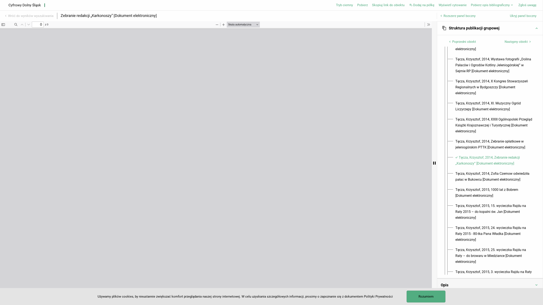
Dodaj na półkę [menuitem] (423, 5)
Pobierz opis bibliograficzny (490, 5)
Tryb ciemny (344, 5)
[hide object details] (434, 163)
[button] (490, 28)
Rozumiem (426, 296)
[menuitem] (494, 65)
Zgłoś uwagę (527, 5)
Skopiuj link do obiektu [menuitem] (388, 5)
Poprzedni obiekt (464, 42)
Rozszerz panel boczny (460, 16)
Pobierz (362, 5)
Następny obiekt (516, 42)
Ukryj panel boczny (523, 16)
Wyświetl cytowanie (453, 5)
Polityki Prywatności (378, 296)
